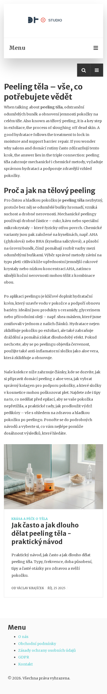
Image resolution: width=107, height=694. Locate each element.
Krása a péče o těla (29, 519)
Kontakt (25, 664)
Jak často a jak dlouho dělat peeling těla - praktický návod (45, 533)
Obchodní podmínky (37, 643)
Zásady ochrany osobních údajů (47, 650)
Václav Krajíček (30, 588)
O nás (23, 636)
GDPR (23, 657)
